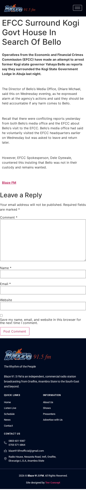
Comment (8, 217)
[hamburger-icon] (77, 8)
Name (5, 267)
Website (6, 300)
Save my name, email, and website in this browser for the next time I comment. (40, 321)
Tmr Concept (52, 482)
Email (5, 283)
